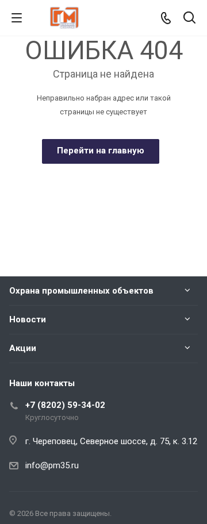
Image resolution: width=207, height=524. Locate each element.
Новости (27, 319)
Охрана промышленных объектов (81, 291)
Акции (22, 348)
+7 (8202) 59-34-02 (65, 405)
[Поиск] (189, 19)
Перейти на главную (100, 150)
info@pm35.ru (52, 465)
